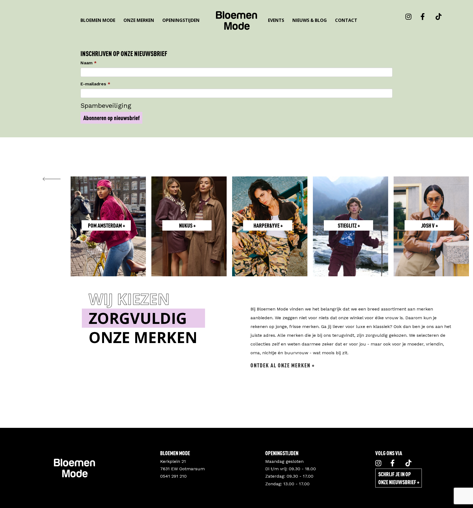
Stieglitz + (349, 225)
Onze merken (138, 20)
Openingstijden (181, 20)
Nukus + (187, 225)
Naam (86, 62)
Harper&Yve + (268, 225)
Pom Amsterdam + (106, 225)
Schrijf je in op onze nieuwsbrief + (398, 478)
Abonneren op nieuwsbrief (111, 117)
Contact (346, 20)
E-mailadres (93, 83)
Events (276, 20)
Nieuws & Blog (309, 20)
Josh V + (429, 225)
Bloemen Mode (97, 20)
